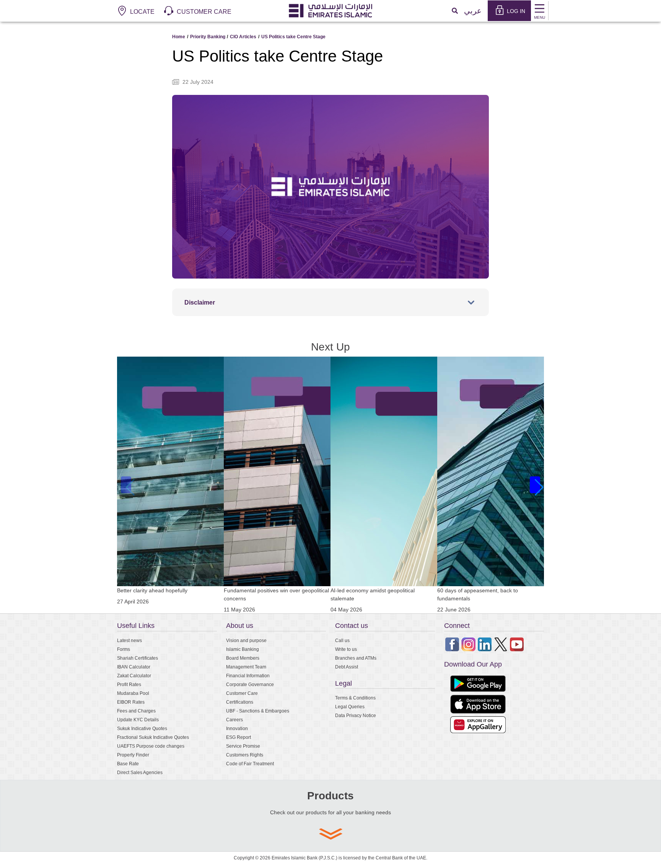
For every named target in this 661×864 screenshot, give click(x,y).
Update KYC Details (138, 719)
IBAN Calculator (133, 667)
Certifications (239, 702)
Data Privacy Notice (355, 715)
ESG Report (238, 737)
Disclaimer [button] (199, 302)
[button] (535, 484)
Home (178, 36)
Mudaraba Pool (133, 693)
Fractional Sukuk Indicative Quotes (153, 737)
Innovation (237, 728)
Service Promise (243, 746)
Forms (123, 649)
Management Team (246, 667)
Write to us (346, 649)
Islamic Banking (242, 649)
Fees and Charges (136, 711)
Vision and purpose (246, 640)
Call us (342, 640)
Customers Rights (244, 755)
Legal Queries (350, 706)
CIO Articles (243, 36)
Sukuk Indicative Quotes (142, 728)
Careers (234, 719)
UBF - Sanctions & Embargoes (257, 711)
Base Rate (128, 763)
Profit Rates (129, 684)
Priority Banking (207, 36)
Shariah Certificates (137, 658)
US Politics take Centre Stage (293, 36)
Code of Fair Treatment (250, 763)
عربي (473, 10)
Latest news (129, 640)
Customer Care (242, 693)
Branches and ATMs (355, 658)
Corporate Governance (250, 684)
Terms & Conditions (355, 698)
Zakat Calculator (134, 675)
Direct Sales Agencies (140, 772)
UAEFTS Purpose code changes (150, 746)
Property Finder (133, 755)
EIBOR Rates (131, 702)
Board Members (242, 658)
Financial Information (248, 675)
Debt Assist (346, 667)
